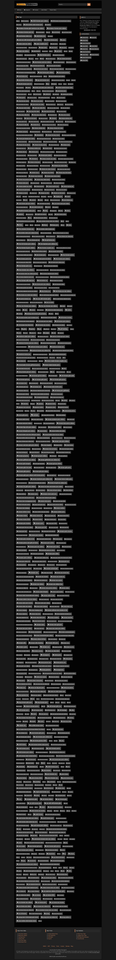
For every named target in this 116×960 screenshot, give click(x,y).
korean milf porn (41, 490)
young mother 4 (66, 917)
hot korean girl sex (24, 379)
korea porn (58, 655)
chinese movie (48, 148)
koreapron (20, 676)
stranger (67, 835)
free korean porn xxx (25, 266)
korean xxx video (67, 651)
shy (36, 807)
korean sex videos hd (23, 588)
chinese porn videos (46, 155)
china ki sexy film (50, 101)
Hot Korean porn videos (61, 383)
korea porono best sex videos (35, 673)
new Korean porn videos (24, 736)
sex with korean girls (35, 803)
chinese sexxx (35, 172)
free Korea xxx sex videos (63, 291)
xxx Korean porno (48, 898)
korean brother (43, 431)
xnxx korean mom (63, 874)
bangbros (20, 55)
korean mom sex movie (71, 504)
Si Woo (56, 810)
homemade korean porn (24, 368)
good (19, 332)
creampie (19, 200)
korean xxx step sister (53, 651)
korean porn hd (65, 527)
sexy (66, 803)
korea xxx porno (68, 687)
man (69, 702)
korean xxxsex (38, 651)
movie (41, 721)
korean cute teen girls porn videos (28, 445)
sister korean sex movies (38, 810)
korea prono (29, 676)
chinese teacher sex (68, 186)
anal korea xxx (40, 36)
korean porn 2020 (52, 523)
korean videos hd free (39, 639)
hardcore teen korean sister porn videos (26, 357)
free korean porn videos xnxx (57, 262)
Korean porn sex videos (37, 546)
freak (69, 225)
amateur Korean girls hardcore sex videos (31, 28)
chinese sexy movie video (53, 176)
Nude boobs (30, 763)
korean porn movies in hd (26, 539)
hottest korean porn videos (48, 400)
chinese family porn (35, 131)
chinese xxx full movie (59, 193)
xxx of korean (22, 913)
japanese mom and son (24, 407)
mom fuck (73, 714)
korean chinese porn (57, 437)
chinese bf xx (36, 124)
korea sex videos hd (67, 676)
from (19, 309)
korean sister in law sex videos (27, 599)
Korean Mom (94, 46)
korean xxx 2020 (57, 647)
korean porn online (48, 542)
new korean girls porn (38, 733)
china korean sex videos (23, 104)
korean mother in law (24, 511)
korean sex (34, 572)
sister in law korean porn (22, 810)
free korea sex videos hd (54, 287)
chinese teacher (40, 186)
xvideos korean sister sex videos (50, 887)
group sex (33, 332)
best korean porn (71, 62)
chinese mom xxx (21, 148)
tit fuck (72, 853)
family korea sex (54, 217)
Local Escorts (80, 938)
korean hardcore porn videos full (42, 479)
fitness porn (55, 225)
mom (34, 714)
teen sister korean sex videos (23, 853)
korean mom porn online (24, 504)
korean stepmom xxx (23, 617)
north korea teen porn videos (60, 759)
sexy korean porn (22, 807)
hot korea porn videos (23, 394)
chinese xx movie (22, 193)
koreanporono (33, 564)
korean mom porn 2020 (60, 501)
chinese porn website (22, 158)
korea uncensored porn (69, 684)
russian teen (28, 795)
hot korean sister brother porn (54, 386)
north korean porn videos (26, 752)
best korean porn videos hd (57, 69)
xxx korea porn (41, 902)
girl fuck (54, 329)
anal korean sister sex (25, 36)
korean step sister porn (39, 617)
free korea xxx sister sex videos (28, 295)
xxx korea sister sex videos (60, 906)
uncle (55, 867)
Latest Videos (44, 9)
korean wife (22, 643)
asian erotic (54, 43)
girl (40, 329)
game (24, 329)
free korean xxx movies (57, 280)
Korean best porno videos (66, 423)
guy (40, 332)
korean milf (20, 490)
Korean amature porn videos (55, 419)
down (61, 210)
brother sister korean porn (23, 90)
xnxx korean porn (22, 877)
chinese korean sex (54, 144)
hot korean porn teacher (47, 383)
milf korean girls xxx (55, 706)
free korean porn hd (54, 255)
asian (63, 40)
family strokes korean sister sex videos (48, 221)
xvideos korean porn (63, 884)
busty (39, 90)
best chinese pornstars (65, 58)
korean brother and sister (58, 431)
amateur (48, 24)
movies (49, 721)
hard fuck (53, 357)
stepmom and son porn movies (25, 832)
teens (63, 850)
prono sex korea (39, 785)
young (47, 913)
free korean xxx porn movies (24, 284)
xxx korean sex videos (25, 902)
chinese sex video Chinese (48, 169)
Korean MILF (85, 46)
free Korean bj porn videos (27, 247)
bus (34, 90)
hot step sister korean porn (23, 400)
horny (64, 368)
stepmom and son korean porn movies (57, 829)
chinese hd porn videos (59, 138)
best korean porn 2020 (23, 65)
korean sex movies (43, 576)
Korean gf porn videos (40, 456)
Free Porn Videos (23, 933)
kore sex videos (37, 695)
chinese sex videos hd (22, 172)
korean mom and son (49, 494)
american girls (41, 32)
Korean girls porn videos (41, 471)
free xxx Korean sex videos (49, 306)
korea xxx (22, 687)
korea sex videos (55, 676)
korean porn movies (37, 535)
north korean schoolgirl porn (42, 752)
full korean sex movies (44, 325)
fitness (45, 225)
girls (72, 329)
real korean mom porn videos (25, 788)
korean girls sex (52, 475)
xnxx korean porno (34, 877)
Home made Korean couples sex (56, 361)
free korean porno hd (25, 258)
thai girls (34, 853)
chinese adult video (34, 121)
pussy (55, 785)
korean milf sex (68, 490)
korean (35, 415)
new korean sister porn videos (61, 736)
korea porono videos (70, 673)
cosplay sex (59, 196)
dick (40, 210)
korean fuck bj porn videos (67, 448)
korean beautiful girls (49, 423)
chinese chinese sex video (56, 128)
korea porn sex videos (23, 666)
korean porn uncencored (23, 553)
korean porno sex (62, 542)
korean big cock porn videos (27, 427)
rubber (65, 791)
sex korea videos (47, 799)
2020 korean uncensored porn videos (61, 21)
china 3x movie (61, 97)
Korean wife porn (53, 643)
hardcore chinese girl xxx (23, 339)
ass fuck (58, 51)
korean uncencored (22, 632)
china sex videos (65, 107)
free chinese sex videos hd (65, 236)
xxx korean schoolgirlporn (60, 898)
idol (18, 403)
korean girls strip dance (23, 479)
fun (18, 329)
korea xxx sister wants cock (57, 691)
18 (18, 21)
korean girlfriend (63, 455)
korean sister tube (55, 606)
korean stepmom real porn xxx (64, 613)
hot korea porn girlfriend (61, 390)
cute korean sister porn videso (61, 203)
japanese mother (39, 407)
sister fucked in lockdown (56, 807)
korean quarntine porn (62, 564)
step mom (42, 829)
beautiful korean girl (22, 58)
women (26, 874)
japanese (40, 403)
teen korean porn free (68, 846)
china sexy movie (62, 111)
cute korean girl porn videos (27, 203)
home (41, 361)
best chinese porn (51, 58)
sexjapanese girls (32, 799)
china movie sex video (38, 104)
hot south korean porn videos (25, 397)
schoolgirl (52, 795)
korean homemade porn (22, 482)
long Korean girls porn (25, 702)
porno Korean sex (52, 778)
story (61, 835)
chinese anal (60, 121)
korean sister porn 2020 (57, 599)
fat (63, 221)
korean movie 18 (37, 515)
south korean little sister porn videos (28, 818)
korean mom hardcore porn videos (46, 497)
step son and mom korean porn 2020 (49, 835)
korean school (38, 568)
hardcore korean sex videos (23, 350)
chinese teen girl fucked (24, 189)
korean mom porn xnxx (39, 504)
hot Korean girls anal (67, 375)
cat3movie (47, 94)
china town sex (53, 114)
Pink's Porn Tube (81, 933)
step (19, 829)
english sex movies (41, 214)
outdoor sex (62, 763)
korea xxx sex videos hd (38, 691)
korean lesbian (70, 486)
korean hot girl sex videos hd (58, 483)
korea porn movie (33, 658)
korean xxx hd (70, 647)
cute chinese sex (68, 200)
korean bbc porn (38, 423)
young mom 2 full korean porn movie (28, 917)
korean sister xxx (67, 606)
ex (30, 217)
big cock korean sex (43, 80)
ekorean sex (30, 214)
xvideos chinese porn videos (50, 884)
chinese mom (66, 144)
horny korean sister (44, 371)
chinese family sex (47, 131)
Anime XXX (21, 938)
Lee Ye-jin (68, 695)
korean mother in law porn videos (41, 511)
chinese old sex (22, 151)
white (58, 870)
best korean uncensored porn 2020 (26, 72)
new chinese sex (22, 733)
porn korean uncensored (37, 774)
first (32, 225)
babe (71, 51)
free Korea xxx (46, 291)
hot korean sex (36, 386)
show (32, 807)
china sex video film (39, 108)
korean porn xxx (65, 561)
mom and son (44, 714)
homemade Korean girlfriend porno (29, 365)
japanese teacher (64, 407)
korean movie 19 (51, 515)
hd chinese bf (21, 361)
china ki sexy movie (62, 101)
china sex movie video (24, 108)
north (62, 740)
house (58, 400)
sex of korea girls (62, 799)
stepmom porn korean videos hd (58, 832)
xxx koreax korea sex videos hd (25, 910)
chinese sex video (33, 169)
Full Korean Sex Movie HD (26, 325)
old (44, 763)
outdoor (55, 763)
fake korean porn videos (41, 217)
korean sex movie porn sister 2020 (25, 576)
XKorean (42, 874)
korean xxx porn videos (23, 651)
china (54, 97)
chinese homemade (22, 141)
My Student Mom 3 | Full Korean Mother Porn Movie (31, 729)
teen (66, 842)
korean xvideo (34, 647)
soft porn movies (21, 814)
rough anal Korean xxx (42, 791)
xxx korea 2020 (49, 895)
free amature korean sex (26, 229)
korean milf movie (30, 490)
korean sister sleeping (41, 606)
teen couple (22, 846)
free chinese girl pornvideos (24, 236)
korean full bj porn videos (48, 452)
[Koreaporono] (26, 4)
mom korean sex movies (45, 717)
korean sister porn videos (43, 603)
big (45, 76)
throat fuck (51, 853)
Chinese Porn (85, 37)
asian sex (71, 47)
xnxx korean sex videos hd (66, 877)
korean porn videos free (42, 557)
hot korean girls (53, 375)
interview (25, 403)
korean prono (51, 564)
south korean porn (48, 818)
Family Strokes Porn (53, 933)
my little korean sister (37, 725)
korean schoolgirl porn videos (67, 568)
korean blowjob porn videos (27, 431)
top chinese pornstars (58, 857)
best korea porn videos (46, 72)
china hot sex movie (23, 101)
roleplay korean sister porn (24, 791)
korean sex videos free (55, 584)
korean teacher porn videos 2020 (65, 621)
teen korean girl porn (36, 846)
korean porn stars (33, 550)
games (32, 329)
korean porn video (53, 553)
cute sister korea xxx (36, 207)
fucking (20, 313)
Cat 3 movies (38, 94)
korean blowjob (68, 427)
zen (40, 920)
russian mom (20, 795)
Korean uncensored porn (67, 632)
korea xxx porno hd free (23, 691)
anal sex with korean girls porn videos (30, 40)
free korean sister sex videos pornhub (27, 273)
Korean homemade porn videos (37, 482)
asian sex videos (24, 51)
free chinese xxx (21, 240)
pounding (37, 781)
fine (27, 225)
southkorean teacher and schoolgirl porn (48, 821)
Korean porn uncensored (37, 553)
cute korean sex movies (44, 203)
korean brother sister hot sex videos (54, 434)
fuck (26, 310)
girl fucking (63, 329)
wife (63, 870)
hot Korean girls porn (40, 379)
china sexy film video (33, 111)
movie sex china (67, 721)
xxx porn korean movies (36, 913)
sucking (60, 839)
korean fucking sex (22, 452)
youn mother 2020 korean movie (27, 921)
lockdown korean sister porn (63, 698)
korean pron (42, 564)
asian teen (45, 51)
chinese (53, 118)
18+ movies (25, 21)
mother (25, 721)
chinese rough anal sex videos (66, 158)
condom (44, 196)
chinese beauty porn (71, 121)
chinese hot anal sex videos (51, 141)
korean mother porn (59, 511)
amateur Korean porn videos (57, 28)
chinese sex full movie (33, 165)
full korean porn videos (63, 321)
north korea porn (31, 759)
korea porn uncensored (22, 669)
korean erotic (59, 445)
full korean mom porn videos (49, 317)
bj (48, 84)
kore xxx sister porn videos (51, 695)
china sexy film (21, 111)
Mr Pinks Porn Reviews (83, 937)
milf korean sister (38, 710)
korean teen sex (40, 628)
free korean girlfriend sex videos (64, 247)
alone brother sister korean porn (33, 24)
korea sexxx (21, 680)
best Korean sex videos (71, 69)
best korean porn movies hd (24, 69)
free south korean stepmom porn (62, 298)
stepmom (35, 829)
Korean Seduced (94, 48)
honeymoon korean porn (55, 368)
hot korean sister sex (23, 390)
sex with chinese (21, 803)
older (49, 763)
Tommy (29, 857)
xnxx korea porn (46, 881)
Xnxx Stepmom (51, 935)
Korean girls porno (24, 471)
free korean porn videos (62, 258)
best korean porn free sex (38, 65)
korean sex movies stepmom (25, 580)
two (18, 860)
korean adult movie (23, 419)
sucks (66, 839)
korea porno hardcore (31, 662)
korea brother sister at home (53, 410)
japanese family (51, 403)
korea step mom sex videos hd (42, 684)
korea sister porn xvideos (61, 680)
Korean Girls (84, 40)
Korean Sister (85, 54)
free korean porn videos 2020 (24, 262)
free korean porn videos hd (40, 262)
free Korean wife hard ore (26, 280)
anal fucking (56, 32)
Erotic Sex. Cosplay (22, 217)
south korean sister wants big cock (27, 821)
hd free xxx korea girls (33, 361)
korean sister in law (48, 595)
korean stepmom (22, 614)
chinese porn (34, 151)
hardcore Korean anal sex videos (28, 343)
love (52, 702)
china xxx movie (43, 118)
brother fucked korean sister (65, 87)
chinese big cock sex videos (49, 124)
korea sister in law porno (35, 680)
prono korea (20, 785)
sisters (50, 810)
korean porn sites (54, 546)
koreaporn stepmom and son (62, 666)
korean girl (53, 455)
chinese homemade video (35, 141)
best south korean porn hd (36, 76)
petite (42, 766)
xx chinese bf (21, 891)
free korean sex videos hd (43, 270)
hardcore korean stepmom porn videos (63, 350)
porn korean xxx (52, 774)
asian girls (63, 43)
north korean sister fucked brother (27, 756)
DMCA (44, 946)
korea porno (68, 658)
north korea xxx (21, 763)
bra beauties (20, 87)
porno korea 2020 (36, 778)
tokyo (24, 857)
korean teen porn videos (25, 628)
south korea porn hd (63, 821)
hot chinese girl (61, 371)
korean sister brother (57, 591)
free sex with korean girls (42, 298)
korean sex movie (47, 572)
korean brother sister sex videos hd (26, 437)
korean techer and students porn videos (25, 624)
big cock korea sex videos (58, 80)
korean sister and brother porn (24, 591)
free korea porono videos (41, 287)
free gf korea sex (49, 240)
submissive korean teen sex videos (44, 839)
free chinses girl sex (34, 240)
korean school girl (52, 568)
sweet (20, 842)
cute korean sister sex (22, 207)
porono (19, 781)
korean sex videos (38, 584)
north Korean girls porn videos (59, 744)
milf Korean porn (24, 710)
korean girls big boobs (39, 463)
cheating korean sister (44, 97)
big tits (74, 80)
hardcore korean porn (65, 343)
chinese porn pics (21, 155)
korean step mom (35, 614)
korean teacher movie (39, 621)
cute (47, 200)
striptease (20, 839)
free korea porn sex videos (42, 284)
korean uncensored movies (51, 632)
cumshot (33, 200)
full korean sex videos (59, 325)
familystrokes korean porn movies (26, 221)
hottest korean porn (36, 400)
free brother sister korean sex (46, 229)
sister (43, 807)
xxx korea (37, 895)
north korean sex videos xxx (58, 752)
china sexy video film (23, 114)
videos (72, 867)
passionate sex (33, 766)
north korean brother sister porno (39, 744)
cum (26, 200)
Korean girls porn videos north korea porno (31, 475)
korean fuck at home (51, 449)
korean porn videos (25, 557)
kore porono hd (23, 695)
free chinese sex (51, 236)
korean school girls (22, 572)
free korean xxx (43, 280)
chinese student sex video (25, 186)
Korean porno (58, 539)
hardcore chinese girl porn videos (60, 336)
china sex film (69, 104)
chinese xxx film (45, 193)
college (25, 196)
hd (64, 357)
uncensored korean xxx (45, 867)
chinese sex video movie (64, 169)
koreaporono (59, 669)
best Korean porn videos (41, 69)
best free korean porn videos (24, 62)
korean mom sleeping (23, 508)
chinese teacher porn (53, 186)
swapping (72, 839)
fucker (69, 310)
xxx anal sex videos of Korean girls (54, 891)
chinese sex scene (22, 169)
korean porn (39, 523)
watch (19, 870)
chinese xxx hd (72, 193)
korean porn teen (61, 550)
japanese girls (62, 403)
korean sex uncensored (23, 584)
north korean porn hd (38, 748)
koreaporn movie (44, 658)
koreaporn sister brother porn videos (42, 666)
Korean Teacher (95, 54)
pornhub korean (21, 770)
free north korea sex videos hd (68, 295)
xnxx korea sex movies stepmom (61, 881)
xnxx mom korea (21, 884)
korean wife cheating (37, 643)
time (59, 853)
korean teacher (68, 617)
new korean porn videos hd (43, 736)
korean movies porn (51, 519)
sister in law (68, 807)
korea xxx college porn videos (53, 687)
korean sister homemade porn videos (28, 595)
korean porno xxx (21, 546)
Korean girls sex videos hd (64, 475)
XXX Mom (50, 937)
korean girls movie (52, 467)
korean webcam (53, 639)
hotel (69, 371)
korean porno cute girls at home (28, 542)
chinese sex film (21, 165)
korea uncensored (56, 684)
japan (33, 403)
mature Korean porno (32, 706)
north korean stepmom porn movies (66, 755)
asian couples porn (41, 44)
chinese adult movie (22, 121)
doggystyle (54, 210)
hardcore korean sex (58, 346)
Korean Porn (84, 48)
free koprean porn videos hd (48, 244)
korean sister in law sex (64, 595)
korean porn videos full (24, 561)
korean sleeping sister (36, 610)
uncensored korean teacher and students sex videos (27, 867)
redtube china (60, 788)
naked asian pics (58, 729)
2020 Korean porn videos (40, 21)
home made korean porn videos (40, 368)
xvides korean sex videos (68, 887)
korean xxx (45, 647)
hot (53, 372)
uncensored (32, 860)
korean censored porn (44, 437)
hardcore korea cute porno (53, 339)
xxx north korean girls (65, 910)
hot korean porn (34, 383)
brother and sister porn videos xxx (44, 87)
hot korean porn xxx (23, 386)
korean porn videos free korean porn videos (61, 557)
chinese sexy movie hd (36, 176)
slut (69, 810)
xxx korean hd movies (23, 898)
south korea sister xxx (56, 825)
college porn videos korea (34, 196)
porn (68, 766)
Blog (72, 946)
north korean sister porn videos (47, 755)
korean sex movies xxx (41, 580)
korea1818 (41, 410)
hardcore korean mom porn (48, 343)
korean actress (61, 415)
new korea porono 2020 (39, 740)
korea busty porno (69, 410)
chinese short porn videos (59, 179)
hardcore (61, 332)
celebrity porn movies (67, 94)
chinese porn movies (62, 151)
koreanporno (68, 539)
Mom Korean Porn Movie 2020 (27, 717)
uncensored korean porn (58, 860)
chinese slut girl (35, 183)
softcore (74, 810)
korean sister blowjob (41, 591)
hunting (65, 400)
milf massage (62, 710)
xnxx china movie (51, 874)
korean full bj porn (35, 452)
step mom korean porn (42, 832)
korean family (69, 445)
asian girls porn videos (22, 47)
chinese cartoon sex (39, 128)
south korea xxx (68, 825)
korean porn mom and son (49, 531)
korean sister (65, 588)
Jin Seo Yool (20, 410)
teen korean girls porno (53, 846)
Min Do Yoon (20, 714)
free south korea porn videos (23, 302)
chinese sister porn (23, 183)
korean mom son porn (37, 508)
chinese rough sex (22, 162)
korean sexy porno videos (48, 588)
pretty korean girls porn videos (70, 781)
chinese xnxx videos (62, 189)
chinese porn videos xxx (61, 155)
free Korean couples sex (47, 247)
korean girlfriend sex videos (27, 459)
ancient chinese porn (51, 40)
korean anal (71, 419)
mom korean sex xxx (60, 717)
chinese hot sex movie (24, 144)
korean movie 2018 (24, 519)
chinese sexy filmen (48, 172)
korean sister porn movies (25, 603)
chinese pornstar (32, 155)
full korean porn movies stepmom (26, 321)
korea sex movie (41, 677)
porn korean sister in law (23, 774)
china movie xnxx (51, 104)
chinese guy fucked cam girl (44, 138)
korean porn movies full (52, 535)
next (51, 740)
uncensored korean (44, 860)
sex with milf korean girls (53, 803)
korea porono (46, 669)
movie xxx (22, 725)
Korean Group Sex (86, 43)
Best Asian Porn (22, 942)
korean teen (40, 624)
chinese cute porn (22, 131)
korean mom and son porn (66, 494)
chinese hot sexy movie (40, 144)
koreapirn (20, 655)
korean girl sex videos (55, 463)
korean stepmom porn (48, 613)
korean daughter (47, 445)
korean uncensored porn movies (25, 635)
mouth (33, 721)
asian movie (54, 47)
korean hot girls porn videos (27, 486)
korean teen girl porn (56, 624)
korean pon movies (24, 523)
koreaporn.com (68, 655)
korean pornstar (67, 546)
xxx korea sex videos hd (43, 906)
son (30, 814)
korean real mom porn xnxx (24, 568)
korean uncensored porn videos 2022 (65, 635)
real (61, 785)
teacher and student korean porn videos (34, 842)
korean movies (38, 519)
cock (19, 196)
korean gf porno (23, 456)
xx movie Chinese (34, 891)
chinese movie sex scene (61, 148)
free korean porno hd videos (43, 258)
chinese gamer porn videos (69, 135)
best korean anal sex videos (43, 62)
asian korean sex (33, 47)
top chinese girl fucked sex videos (42, 857)
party (69, 763)
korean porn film (63, 523)
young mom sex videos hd (50, 917)
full (57, 313)
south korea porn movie (23, 825)
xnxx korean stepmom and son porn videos (28, 881)
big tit (69, 80)
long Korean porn (42, 702)
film (67, 221)
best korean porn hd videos (54, 65)
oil (38, 763)
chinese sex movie (46, 165)
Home (20, 9)
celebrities (56, 94)
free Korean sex (39, 265)
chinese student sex (59, 183)
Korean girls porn (65, 467)
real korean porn (39, 788)
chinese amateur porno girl (48, 121)
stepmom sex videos (23, 835)
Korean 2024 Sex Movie (48, 415)
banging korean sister (30, 55)
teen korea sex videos (52, 850)
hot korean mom (22, 383)
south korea (38, 814)
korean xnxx (66, 643)
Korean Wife (84, 60)
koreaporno (20, 662)
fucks (51, 313)
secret (70, 795)
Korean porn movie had (22, 535)
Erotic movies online (61, 214)
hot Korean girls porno (58, 379)
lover (58, 702)
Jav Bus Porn (22, 937)
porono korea (28, 781)
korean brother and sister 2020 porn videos (29, 434)
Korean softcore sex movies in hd (57, 610)
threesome (42, 853)
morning (19, 721)
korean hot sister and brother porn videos (51, 486)
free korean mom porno (56, 251)
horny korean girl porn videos (27, 372)
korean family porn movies (24, 448)
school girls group (61, 795)
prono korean (30, 785)
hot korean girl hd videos (38, 375)
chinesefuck (39, 135)
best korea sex (23, 76)
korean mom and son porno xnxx (26, 497)
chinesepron (34, 158)
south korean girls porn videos (53, 814)
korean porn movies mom (45, 539)
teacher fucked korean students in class (54, 842)
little (33, 698)
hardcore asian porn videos (27, 336)
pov (44, 781)
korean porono (22, 564)
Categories (27, 9)
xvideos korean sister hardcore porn (28, 887)
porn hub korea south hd (34, 770)
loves (64, 702)
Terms (57, 946)
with (70, 871)
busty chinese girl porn (48, 90)
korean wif (62, 639)
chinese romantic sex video (49, 158)
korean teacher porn (52, 621)
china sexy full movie (49, 111)
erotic (51, 214)
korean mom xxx (48, 508)
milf (44, 706)
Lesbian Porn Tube (82, 935)
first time (38, 225)
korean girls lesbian (39, 467)
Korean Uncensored (86, 57)
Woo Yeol (34, 874)
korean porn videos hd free (40, 561)
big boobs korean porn (25, 80)
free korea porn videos (59, 284)
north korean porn (24, 748)
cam (30, 94)
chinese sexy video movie (42, 179)
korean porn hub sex (35, 531)
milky (72, 710)
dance (48, 207)
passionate (21, 766)
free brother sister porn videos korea (28, 232)
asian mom (44, 47)
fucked (33, 310)
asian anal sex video (25, 44)
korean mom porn (45, 501)
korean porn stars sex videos (48, 550)
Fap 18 (49, 938)
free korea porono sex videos (25, 287)
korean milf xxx (21, 494)
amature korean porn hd (26, 32)
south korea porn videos (40, 825)
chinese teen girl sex (37, 189)
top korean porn (71, 857)
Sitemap (67, 946)
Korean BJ (94, 37)
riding (69, 788)
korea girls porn (23, 415)
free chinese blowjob (46, 232)
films (20, 225)
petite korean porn (53, 766)
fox (63, 225)
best (43, 58)
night (56, 740)
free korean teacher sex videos (42, 277)
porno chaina (64, 774)
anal (49, 32)
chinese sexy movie (22, 176)
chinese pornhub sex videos (48, 151)
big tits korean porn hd (25, 84)
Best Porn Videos (23, 935)
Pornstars (36, 9)
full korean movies (66, 317)
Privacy (53, 946)
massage (19, 706)
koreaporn (46, 655)
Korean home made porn (64, 479)
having (59, 357)
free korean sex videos (26, 270)
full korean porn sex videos (45, 321)
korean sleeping (22, 610)
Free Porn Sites (22, 940)
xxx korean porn (36, 898)
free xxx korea (49, 302)
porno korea (22, 778)
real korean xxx (49, 788)
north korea (22, 744)
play (63, 766)
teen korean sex (40, 850)
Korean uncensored (35, 632)
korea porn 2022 (21, 658)
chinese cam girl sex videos (24, 128)
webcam (46, 870)
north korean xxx (21, 759)
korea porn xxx (33, 669)
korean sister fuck (70, 591)
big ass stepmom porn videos (57, 76)
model (27, 714)
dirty (46, 210)
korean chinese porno (70, 437)
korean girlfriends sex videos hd (49, 459)
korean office (62, 519)
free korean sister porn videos (58, 270)
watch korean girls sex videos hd (33, 870)
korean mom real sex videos (55, 504)
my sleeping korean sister (52, 725)
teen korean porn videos (26, 850)
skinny (63, 810)
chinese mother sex (35, 148)
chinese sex (72, 162)
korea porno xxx (61, 662)
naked (49, 729)
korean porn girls (54, 527)
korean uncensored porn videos (44, 635)
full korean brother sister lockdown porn (28, 317)
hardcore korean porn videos (38, 346)
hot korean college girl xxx (22, 375)
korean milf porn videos (55, 490)
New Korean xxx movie (23, 740)
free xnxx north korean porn (36, 302)
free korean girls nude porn (23, 251)
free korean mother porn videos (25, 255)
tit (64, 853)
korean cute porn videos (61, 441)
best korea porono (64, 72)
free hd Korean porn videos (27, 244)
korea (33, 410)
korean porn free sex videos (25, 527)
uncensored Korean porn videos (28, 864)
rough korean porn (56, 791)
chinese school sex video (61, 162)
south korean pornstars (61, 818)
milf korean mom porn (70, 706)
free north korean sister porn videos (49, 295)
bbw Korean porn (45, 55)
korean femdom (37, 448)
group (26, 332)
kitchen (27, 410)
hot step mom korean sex (57, 397)
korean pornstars (22, 550)
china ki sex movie (37, 101)
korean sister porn (44, 599)
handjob (47, 333)
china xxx (20, 118)
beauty (31, 58)
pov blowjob (52, 781)
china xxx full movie (31, 118)
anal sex (50, 36)
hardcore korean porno (22, 346)
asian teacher (36, 51)
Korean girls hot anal (25, 467)
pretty (60, 781)
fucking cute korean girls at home (36, 313)
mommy (71, 717)
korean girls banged (24, 463)
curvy (41, 200)
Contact (62, 946)
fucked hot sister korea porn (54, 310)
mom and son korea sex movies (59, 714)
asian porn (63, 47)
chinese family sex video (60, 131)
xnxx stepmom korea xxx (34, 884)
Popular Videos (53, 9)
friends (70, 306)
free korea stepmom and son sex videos (27, 291)
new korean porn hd (64, 733)
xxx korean (61, 895)
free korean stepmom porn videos (50, 273)
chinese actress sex (66, 118)
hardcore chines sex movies (38, 339)
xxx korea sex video (25, 906)
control (50, 196)
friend (63, 306)
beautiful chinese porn (59, 55)
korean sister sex (57, 603)
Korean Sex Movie (86, 51)
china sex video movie (53, 107)
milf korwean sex (51, 710)
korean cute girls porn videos (44, 441)
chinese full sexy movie (53, 135)
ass (51, 51)
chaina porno (21, 97)
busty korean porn (61, 90)
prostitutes (49, 785)
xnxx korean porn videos (49, 877)
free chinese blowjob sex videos (61, 232)
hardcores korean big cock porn (41, 354)
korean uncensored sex (23, 639)
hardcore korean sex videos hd (41, 350)
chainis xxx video (32, 97)
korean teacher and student (24, 621)
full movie (70, 325)
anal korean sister (67, 32)
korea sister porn (49, 680)
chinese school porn (35, 162)
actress (19, 24)
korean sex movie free (63, 572)
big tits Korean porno (40, 83)
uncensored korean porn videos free (50, 864)
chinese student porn (47, 183)
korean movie (23, 515)
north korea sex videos (43, 759)
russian (71, 791)
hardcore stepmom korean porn (58, 354)
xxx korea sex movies (57, 902)
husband (73, 400)
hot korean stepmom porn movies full (41, 390)
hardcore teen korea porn (43, 357)
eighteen (21, 214)
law (62, 695)
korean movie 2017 (64, 515)
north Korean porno (54, 748)
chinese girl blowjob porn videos (26, 138)
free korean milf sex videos (39, 251)
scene (37, 795)
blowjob (54, 83)
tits (18, 857)
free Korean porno (68, 255)
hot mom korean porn (57, 394)
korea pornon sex (46, 662)
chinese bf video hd (23, 124)
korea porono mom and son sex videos (52, 673)
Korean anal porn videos (25, 423)
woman (19, 874)
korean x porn (23, 647)
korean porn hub (22, 531)
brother (28, 87)
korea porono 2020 (22, 673)
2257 (49, 946)
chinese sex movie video (60, 165)
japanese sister (51, 407)
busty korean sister (22, 94)
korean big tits (43, 427)
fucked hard (41, 309)
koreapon (28, 655)
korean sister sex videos (24, 606)
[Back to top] (113, 953)
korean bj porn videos (55, 427)
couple (68, 196)
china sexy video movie (39, 114)
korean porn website (53, 561)
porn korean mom (66, 770)
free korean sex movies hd (51, 265)
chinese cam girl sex (63, 124)
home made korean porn (52, 365)
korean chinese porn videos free (25, 441)
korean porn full (41, 527)
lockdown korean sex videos (47, 698)
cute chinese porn (55, 200)
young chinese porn (58, 913)
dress (68, 210)
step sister (34, 835)
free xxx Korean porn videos (27, 306)
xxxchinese (71, 891)
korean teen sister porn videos (56, 628)
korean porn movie (66, 531)
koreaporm (35, 655)
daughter (56, 207)
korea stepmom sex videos (24, 684)
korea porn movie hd (56, 658)
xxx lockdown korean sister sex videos (47, 910)
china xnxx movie (65, 114)
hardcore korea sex (24, 354)
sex (20, 799)
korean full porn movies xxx (64, 452)
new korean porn (52, 733)
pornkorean (57, 770)
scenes (44, 795)
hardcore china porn (43, 336)
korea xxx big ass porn (37, 687)
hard (54, 332)
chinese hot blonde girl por (66, 141)
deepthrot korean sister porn (27, 210)
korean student (54, 617)
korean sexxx (34, 588)
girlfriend (47, 329)
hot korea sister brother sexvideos (41, 394)
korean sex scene (57, 580)
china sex (61, 104)
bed (37, 58)
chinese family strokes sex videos (25, 135)
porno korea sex (67, 778)
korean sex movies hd (58, 576)
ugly (24, 860)
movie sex (56, 721)
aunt (66, 51)
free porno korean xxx (24, 298)
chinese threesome (50, 189)
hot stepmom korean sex (42, 397)
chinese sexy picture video (25, 179)
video (66, 867)
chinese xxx (33, 193)
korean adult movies (38, 419)
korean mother (60, 508)
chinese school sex (48, 162)
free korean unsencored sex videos (60, 277)
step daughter (27, 829)
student (27, 839)
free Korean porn (40, 255)
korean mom (33, 494)
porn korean (47, 770)
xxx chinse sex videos (24, 895)
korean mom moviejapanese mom (26, 501)
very (60, 867)
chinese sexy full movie (64, 172)
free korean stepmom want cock (25, 277)
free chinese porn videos (38, 236)
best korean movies (59, 62)
